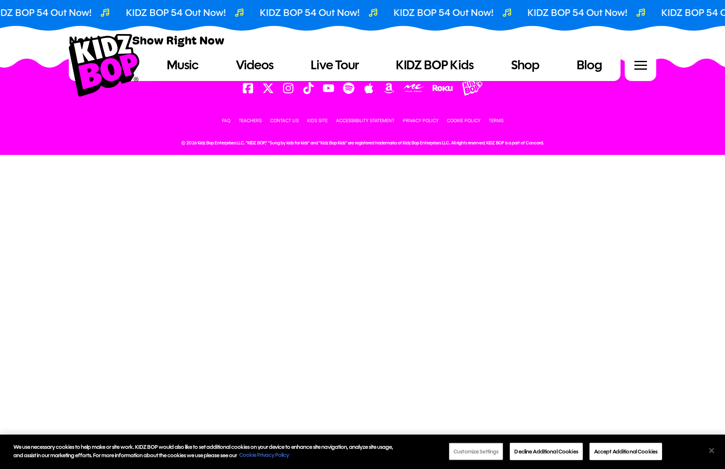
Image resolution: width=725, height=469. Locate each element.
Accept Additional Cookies (625, 452)
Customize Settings (476, 452)
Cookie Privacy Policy (264, 455)
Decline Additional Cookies (546, 452)
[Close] (711, 450)
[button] (641, 65)
